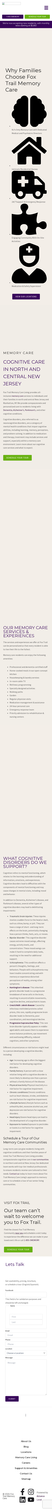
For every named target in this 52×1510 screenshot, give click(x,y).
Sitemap (26, 1479)
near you (19, 1233)
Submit (12, 1399)
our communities (41, 1159)
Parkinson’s (30, 410)
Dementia (7, 410)
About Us (26, 1441)
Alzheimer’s (18, 410)
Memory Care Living (26, 1457)
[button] (46, 8)
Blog (26, 1446)
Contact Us (26, 1473)
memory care (17, 396)
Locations (26, 1452)
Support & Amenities (26, 1468)
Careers (26, 1463)
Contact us (14, 1173)
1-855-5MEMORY (31, 1240)
